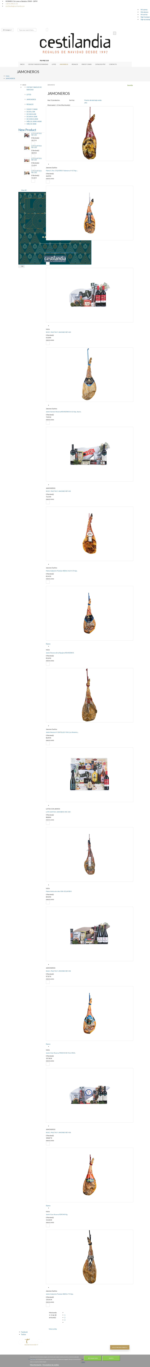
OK (21, 266)
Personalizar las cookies (50, 1365)
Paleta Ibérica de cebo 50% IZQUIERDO (59, 891)
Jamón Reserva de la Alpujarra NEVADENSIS (60, 653)
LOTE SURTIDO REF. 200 (36, 159)
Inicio (24, 85)
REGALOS (30, 104)
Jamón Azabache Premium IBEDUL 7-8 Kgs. (59, 1294)
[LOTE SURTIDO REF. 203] (27, 148)
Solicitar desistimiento (119, 1347)
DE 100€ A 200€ (32, 119)
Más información (36, 1365)
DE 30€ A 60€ (31, 114)
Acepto (111, 1358)
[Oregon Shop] (30, 1341)
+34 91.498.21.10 (12, 4)
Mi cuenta (143, 9)
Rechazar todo (93, 1358)
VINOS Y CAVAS (32, 109)
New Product (27, 130)
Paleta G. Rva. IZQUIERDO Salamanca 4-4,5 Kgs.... (62, 170)
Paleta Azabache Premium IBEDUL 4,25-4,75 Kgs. (61, 571)
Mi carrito (143, 14)
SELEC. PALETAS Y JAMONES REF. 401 (58, 491)
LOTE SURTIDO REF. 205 (36, 134)
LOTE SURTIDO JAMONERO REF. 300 (58, 812)
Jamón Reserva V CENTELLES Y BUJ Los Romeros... (62, 732)
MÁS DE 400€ (31, 124)
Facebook (24, 1332)
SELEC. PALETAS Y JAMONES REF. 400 (58, 332)
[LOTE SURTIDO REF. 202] (27, 173)
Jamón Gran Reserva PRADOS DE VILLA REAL (60, 1053)
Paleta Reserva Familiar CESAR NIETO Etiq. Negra (62, 252)
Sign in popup (144, 17)
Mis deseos (143, 12)
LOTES (29, 94)
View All (23, 190)
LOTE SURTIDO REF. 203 (36, 146)
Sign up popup (144, 19)
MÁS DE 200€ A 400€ (34, 121)
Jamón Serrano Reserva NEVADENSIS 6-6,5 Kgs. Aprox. (63, 412)
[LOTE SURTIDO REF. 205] (27, 135)
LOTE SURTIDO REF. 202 (36, 171)
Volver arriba (53, 1329)
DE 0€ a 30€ (31, 112)
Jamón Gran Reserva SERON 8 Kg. (57, 1214)
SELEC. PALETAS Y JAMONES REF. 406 (58, 1132)
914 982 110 (44, 60)
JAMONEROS (31, 99)
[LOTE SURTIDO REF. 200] (27, 160)
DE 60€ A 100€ (32, 116)
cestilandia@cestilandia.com (15, 6)
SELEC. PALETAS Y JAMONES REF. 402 (58, 971)
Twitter (23, 1334)
